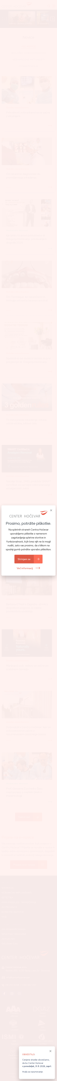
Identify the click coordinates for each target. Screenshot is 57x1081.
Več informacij (25, 568)
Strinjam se (24, 559)
